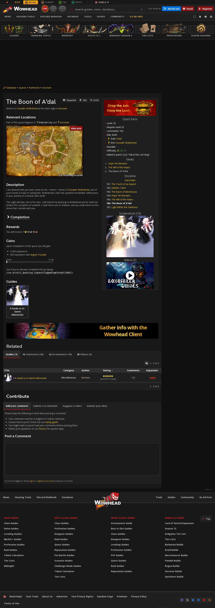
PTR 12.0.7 (62, 8)
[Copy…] (146, 363)
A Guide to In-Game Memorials (31, 378)
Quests (22, 87)
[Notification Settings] (200, 16)
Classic (49, 2)
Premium (122, 596)
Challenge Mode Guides (67, 565)
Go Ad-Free (136, 16)
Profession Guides (14, 544)
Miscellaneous (68, 377)
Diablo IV (104, 2)
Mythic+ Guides (12, 539)
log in (32, 481)
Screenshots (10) (130, 213)
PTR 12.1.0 (53, 8)
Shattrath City (45, 122)
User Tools (32, 596)
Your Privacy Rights (82, 596)
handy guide (51, 422)
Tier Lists (9, 560)
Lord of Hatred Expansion (179, 523)
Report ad (208, 489)
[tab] (11, 354)
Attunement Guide (121, 523)
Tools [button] (87, 16)
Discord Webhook (51, 16)
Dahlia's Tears (118, 187)
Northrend (34, 87)
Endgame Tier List (175, 533)
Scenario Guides (63, 560)
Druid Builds (171, 549)
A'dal (119, 138)
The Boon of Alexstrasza (124, 191)
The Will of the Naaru (119, 167)
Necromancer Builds (176, 555)
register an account (45, 481)
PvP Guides (117, 555)
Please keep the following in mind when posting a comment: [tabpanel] (41, 447)
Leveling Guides (13, 533)
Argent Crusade (38, 254)
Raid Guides (10, 549)
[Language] (211, 16)
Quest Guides (62, 544)
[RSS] (209, 600)
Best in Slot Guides (121, 528)
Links (96, 100)
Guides (101, 16)
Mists (78, 2)
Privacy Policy (139, 596)
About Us (47, 596)
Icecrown (46, 87)
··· (87, 2)
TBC (64, 2)
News (8, 16)
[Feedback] (205, 16)
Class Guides (11, 523)
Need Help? (15, 596)
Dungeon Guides (63, 533)
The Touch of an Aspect (123, 184)
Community (117, 16)
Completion (20, 216)
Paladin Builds (173, 560)
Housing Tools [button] (26, 16)
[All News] (7, 2)
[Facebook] (198, 600)
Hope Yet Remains (117, 163)
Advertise (62, 596)
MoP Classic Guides (66, 517)
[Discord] (182, 600)
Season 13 (170, 528)
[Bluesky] (193, 600)
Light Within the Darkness (124, 207)
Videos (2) (130, 260)
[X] (187, 600)
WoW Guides (11, 517)
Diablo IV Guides (174, 517)
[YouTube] (204, 600)
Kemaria (85, 377)
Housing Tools (23, 497)
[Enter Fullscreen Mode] (194, 16)
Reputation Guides (65, 549)
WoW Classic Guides (123, 517)
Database (73, 16)
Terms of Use (11, 603)
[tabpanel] (82, 374)
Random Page (105, 596)
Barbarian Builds (174, 544)
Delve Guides (11, 528)
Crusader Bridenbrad (126, 142)
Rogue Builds (172, 565)
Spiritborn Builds (174, 576)
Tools (159, 497)
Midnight (9, 565)
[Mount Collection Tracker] (82, 331)
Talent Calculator (14, 555)
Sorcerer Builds (173, 571)
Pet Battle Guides (64, 555)
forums (42, 428)
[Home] (21, 9)
